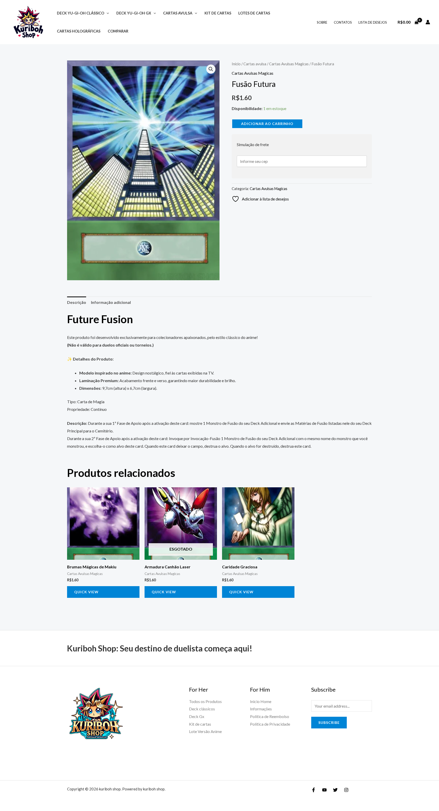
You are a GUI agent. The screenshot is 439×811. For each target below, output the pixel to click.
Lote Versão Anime (205, 731)
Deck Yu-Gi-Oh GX (133, 13)
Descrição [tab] (76, 302)
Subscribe (329, 722)
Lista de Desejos (372, 22)
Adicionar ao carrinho (267, 123)
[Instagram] (346, 790)
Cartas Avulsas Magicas (289, 63)
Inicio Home (260, 701)
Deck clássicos (202, 708)
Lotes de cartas (254, 13)
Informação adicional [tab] (111, 302)
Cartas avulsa (177, 13)
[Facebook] (313, 790)
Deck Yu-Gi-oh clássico (80, 13)
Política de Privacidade (270, 724)
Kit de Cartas (218, 13)
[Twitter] (335, 790)
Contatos (343, 22)
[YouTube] (324, 790)
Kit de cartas (200, 724)
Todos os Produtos (205, 701)
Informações (261, 708)
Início (236, 63)
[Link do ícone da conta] (428, 22)
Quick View (86, 592)
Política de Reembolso (269, 716)
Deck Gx (196, 716)
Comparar (118, 31)
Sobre (322, 22)
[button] (106, 13)
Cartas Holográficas (78, 31)
